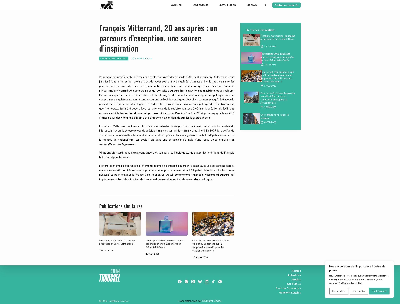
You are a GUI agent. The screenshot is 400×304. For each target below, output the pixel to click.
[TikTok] (213, 281)
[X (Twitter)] (193, 281)
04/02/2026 (270, 122)
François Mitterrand (113, 58)
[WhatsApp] (220, 281)
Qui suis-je (200, 5)
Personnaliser (338, 291)
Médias (252, 5)
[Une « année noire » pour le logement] (251, 118)
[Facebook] (180, 281)
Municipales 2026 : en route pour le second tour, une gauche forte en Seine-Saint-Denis (165, 244)
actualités (227, 5)
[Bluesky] (200, 281)
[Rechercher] (265, 5)
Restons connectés (286, 5)
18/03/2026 (270, 64)
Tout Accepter (379, 291)
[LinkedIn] (206, 281)
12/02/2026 (270, 107)
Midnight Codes (212, 300)
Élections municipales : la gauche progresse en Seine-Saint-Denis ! (277, 39)
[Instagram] (186, 281)
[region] (359, 279)
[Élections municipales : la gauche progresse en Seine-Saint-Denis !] (120, 224)
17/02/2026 (270, 86)
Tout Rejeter (358, 291)
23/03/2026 (270, 46)
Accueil (176, 5)
